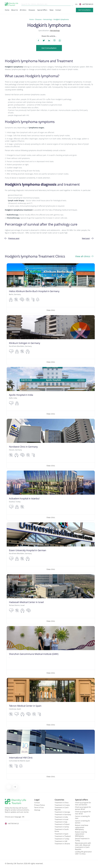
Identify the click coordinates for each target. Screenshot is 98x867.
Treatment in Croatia (62, 805)
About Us (14, 10)
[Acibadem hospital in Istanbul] (51, 496)
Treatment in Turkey (62, 839)
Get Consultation (84, 10)
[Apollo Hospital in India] (51, 392)
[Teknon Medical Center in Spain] (51, 703)
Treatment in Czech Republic (62, 808)
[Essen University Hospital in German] (51, 547)
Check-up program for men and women (83, 804)
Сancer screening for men (82, 817)
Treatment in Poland (62, 824)
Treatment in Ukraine (62, 844)
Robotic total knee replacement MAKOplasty (81, 827)
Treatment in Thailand (63, 836)
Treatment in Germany (63, 814)
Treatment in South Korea (62, 830)
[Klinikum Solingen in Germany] (51, 340)
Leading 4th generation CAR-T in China (83, 853)
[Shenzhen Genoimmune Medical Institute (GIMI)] (51, 651)
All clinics (23, 10)
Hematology (47, 19)
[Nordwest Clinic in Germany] (51, 444)
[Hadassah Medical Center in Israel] (51, 599)
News (51, 10)
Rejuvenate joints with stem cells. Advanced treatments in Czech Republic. (83, 846)
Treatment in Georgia (62, 812)
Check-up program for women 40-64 (83, 808)
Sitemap (37, 810)
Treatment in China (61, 803)
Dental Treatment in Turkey (82, 839)
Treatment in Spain (61, 834)
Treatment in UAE (61, 841)
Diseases (32, 10)
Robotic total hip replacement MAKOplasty (81, 834)
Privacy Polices (39, 805)
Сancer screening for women (82, 822)
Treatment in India (61, 817)
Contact (58, 10)
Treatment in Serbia (62, 827)
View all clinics (82, 256)
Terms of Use (39, 807)
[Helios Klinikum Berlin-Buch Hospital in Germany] (51, 288)
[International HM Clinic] (51, 755)
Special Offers (42, 10)
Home (7, 10)
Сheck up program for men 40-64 (83, 813)
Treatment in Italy (61, 822)
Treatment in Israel (61, 819)
